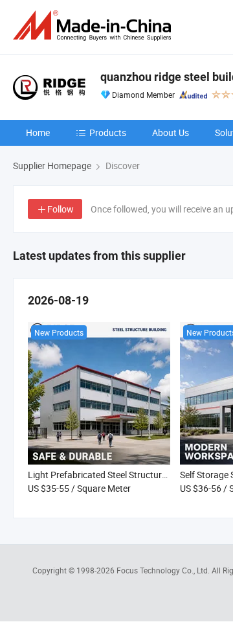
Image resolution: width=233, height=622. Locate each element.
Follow (60, 209)
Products (107, 132)
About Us (170, 132)
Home (38, 132)
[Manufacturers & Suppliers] (94, 25)
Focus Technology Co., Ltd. (164, 570)
